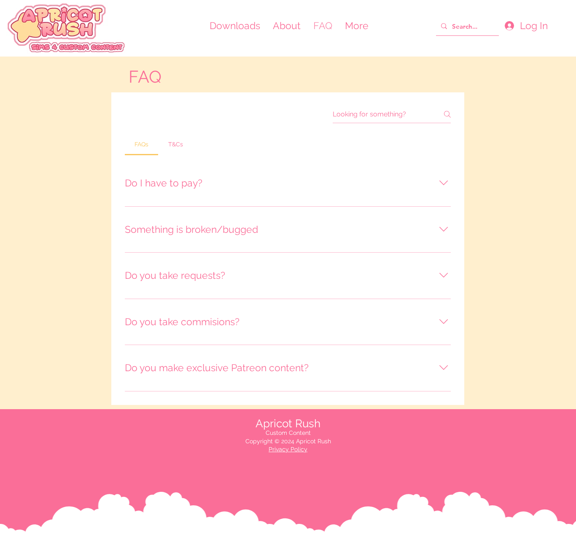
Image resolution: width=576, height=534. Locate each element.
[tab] (141, 144)
